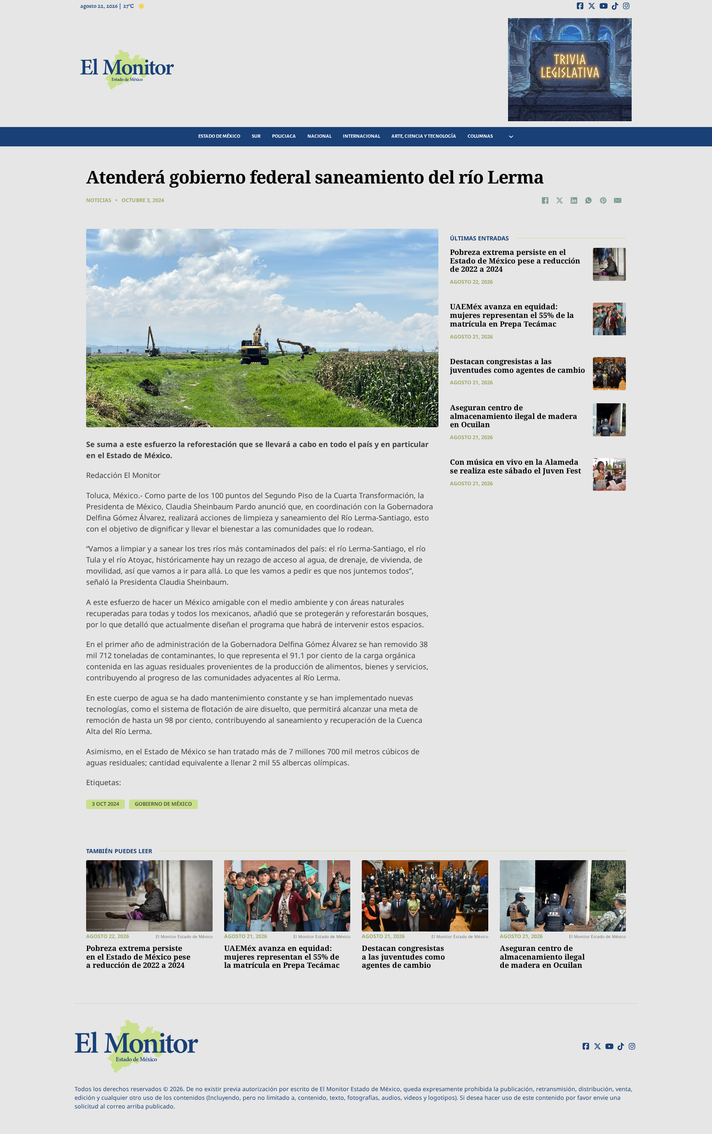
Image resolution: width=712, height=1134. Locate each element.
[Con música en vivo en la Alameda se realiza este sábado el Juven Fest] (609, 474)
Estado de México (219, 136)
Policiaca (284, 136)
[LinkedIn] (574, 200)
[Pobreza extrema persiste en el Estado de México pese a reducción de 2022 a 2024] (609, 264)
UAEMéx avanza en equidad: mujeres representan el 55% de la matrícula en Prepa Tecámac (512, 315)
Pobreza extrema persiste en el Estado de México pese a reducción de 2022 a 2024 (515, 260)
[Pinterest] (603, 200)
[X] (559, 200)
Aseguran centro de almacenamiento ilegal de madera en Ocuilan (513, 415)
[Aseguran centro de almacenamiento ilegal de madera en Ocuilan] (609, 419)
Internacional (361, 136)
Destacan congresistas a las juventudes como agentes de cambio (517, 365)
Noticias (98, 200)
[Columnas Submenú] (511, 136)
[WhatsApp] (588, 200)
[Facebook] (545, 200)
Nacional (319, 136)
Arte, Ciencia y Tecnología (423, 136)
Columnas (480, 136)
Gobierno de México (163, 803)
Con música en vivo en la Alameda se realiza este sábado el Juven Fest (515, 466)
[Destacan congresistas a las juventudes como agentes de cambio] (609, 373)
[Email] (617, 200)
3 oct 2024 (105, 803)
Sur (256, 136)
